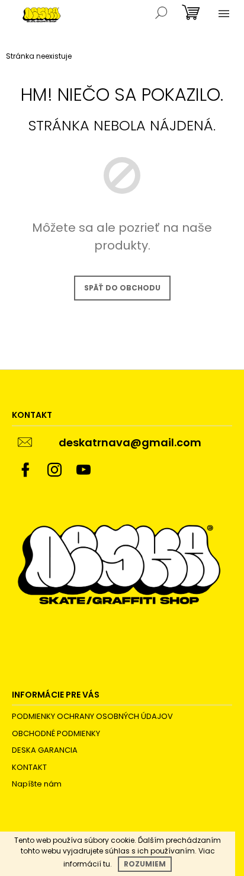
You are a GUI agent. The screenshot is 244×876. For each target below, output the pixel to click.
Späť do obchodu (122, 288)
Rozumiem (145, 864)
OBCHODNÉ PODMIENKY (56, 733)
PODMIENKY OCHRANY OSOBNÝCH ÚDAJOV (92, 716)
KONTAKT (29, 767)
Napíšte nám (37, 783)
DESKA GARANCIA (45, 750)
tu (106, 864)
